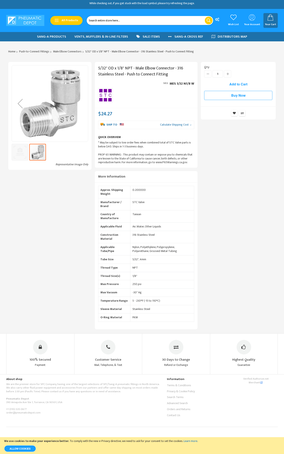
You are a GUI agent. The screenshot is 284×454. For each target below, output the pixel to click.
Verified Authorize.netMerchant (256, 380)
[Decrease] (207, 74)
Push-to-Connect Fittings (34, 51)
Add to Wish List (234, 113)
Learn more (190, 441)
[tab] (146, 177)
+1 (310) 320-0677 (16, 409)
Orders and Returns (178, 409)
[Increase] (227, 74)
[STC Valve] (105, 95)
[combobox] (150, 20)
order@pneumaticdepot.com (23, 412)
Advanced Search (177, 403)
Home (11, 51)
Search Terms (175, 397)
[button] (20, 103)
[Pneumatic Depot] (25, 20)
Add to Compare (242, 113)
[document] (142, 445)
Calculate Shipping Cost (174, 125)
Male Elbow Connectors (67, 51)
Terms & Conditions (179, 385)
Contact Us (173, 415)
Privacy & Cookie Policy (181, 391)
